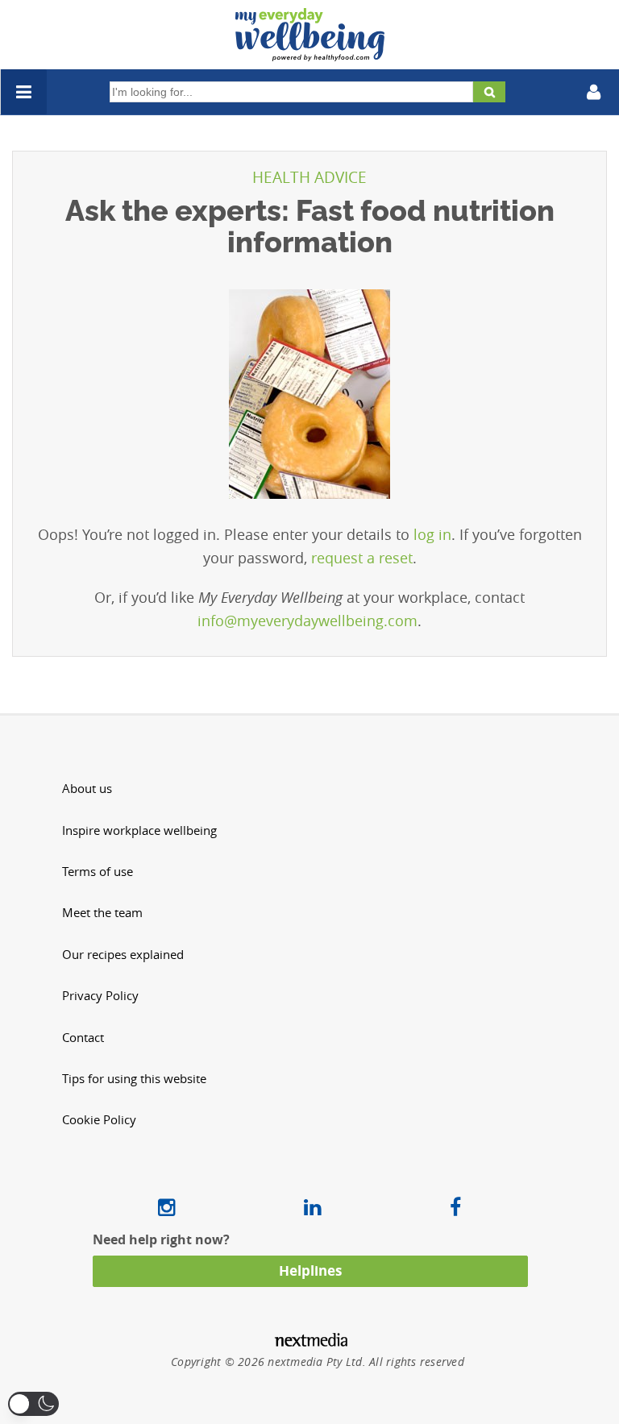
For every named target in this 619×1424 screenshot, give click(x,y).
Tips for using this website (134, 1079)
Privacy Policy (100, 996)
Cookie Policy (99, 1120)
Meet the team (102, 913)
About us (87, 789)
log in (432, 534)
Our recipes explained (123, 955)
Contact (83, 1038)
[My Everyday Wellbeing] (309, 51)
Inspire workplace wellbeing (139, 830)
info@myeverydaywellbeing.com (307, 620)
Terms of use (97, 872)
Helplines (310, 1270)
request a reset (362, 557)
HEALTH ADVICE (309, 177)
